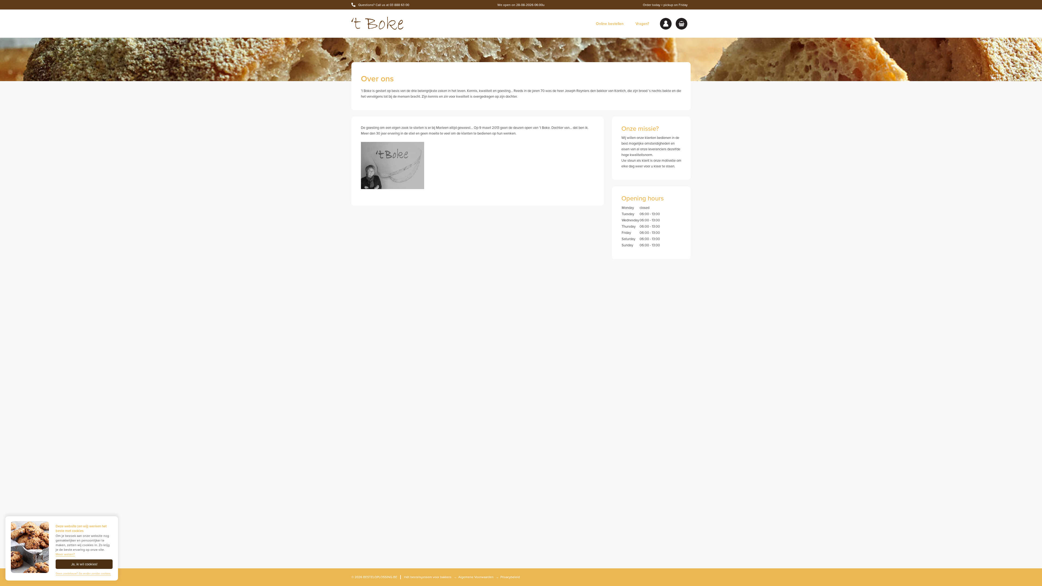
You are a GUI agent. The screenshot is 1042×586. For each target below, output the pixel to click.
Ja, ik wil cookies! (84, 564)
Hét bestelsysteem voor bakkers (428, 577)
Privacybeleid (510, 577)
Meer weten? (65, 554)
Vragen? (642, 24)
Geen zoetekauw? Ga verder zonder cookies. (83, 573)
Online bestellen (610, 24)
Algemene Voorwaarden (476, 577)
